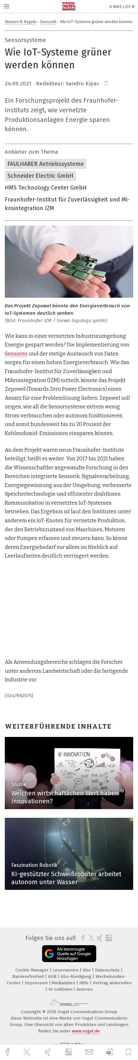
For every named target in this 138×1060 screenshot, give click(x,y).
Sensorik (48, 21)
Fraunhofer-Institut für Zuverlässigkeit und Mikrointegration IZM (67, 204)
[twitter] (27, 1052)
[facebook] (8, 1052)
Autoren (85, 989)
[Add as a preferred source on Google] (69, 953)
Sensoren (16, 354)
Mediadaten (64, 983)
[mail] (90, 1052)
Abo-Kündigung (77, 976)
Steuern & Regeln (20, 21)
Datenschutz (108, 970)
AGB (53, 976)
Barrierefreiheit (28, 976)
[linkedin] (69, 1052)
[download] (109, 1052)
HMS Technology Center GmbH (46, 187)
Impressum (37, 983)
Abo (87, 970)
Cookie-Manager (32, 970)
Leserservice (66, 970)
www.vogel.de (86, 1031)
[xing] (48, 1052)
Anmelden (122, 6)
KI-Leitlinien (61, 989)
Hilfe (84, 983)
